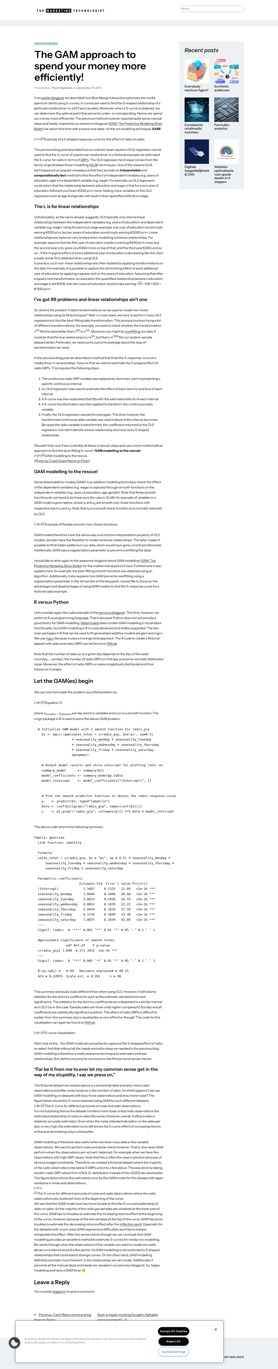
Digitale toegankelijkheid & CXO (197, 170)
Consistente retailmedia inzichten (194, 128)
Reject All (173, 1341)
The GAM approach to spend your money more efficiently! (90, 66)
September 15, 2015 (89, 88)
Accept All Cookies (173, 1331)
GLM (93, 165)
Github (112, 643)
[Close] (216, 1329)
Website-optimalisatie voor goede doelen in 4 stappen (224, 174)
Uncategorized (46, 43)
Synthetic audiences (221, 88)
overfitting (132, 331)
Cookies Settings (174, 1352)
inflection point (131, 1224)
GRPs (85, 160)
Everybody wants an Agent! (196, 88)
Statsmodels (90, 623)
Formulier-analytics (222, 127)
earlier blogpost (52, 98)
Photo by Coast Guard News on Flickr (62, 461)
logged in (59, 1291)
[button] (15, 1343)
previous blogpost (112, 612)
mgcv (50, 638)
